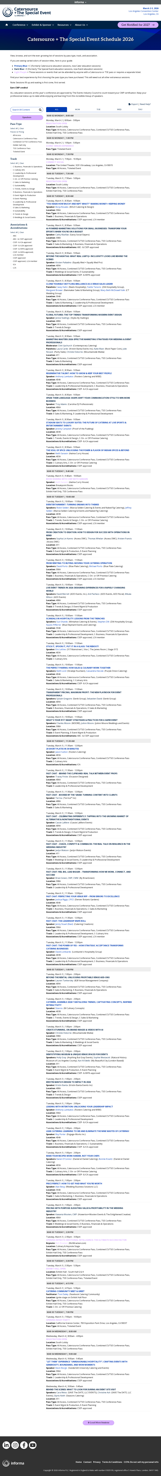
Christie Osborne (75, 352)
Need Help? (145, 104)
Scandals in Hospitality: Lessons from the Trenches (75, 618)
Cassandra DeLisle (95, 671)
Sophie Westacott (102, 1057)
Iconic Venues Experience (60, 145)
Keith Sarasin (61, 453)
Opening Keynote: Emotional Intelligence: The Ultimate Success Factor (86, 1240)
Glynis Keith (59, 1395)
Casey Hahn (62, 287)
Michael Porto (95, 566)
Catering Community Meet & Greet (65, 1291)
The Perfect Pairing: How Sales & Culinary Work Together (78, 667)
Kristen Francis (125, 538)
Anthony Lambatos (64, 376)
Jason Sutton (61, 752)
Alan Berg (60, 1186)
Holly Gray (61, 1057)
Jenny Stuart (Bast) (64, 924)
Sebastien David (94, 698)
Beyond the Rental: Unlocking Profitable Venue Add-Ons (78, 977)
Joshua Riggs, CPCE (64, 899)
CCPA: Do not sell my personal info (141, 1462)
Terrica (58, 798)
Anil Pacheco (93, 594)
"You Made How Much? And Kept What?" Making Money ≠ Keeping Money (85, 203)
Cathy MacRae (62, 234)
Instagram (15, 1445)
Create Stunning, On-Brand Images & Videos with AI (74, 1029)
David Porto (62, 566)
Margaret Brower (54, 290)
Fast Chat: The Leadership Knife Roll (66, 921)
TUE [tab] (98, 109)
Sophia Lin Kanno (64, 538)
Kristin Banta (61, 1085)
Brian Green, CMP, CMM (66, 878)
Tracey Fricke (61, 776)
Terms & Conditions (112, 1462)
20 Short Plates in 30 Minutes (62, 748)
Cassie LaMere (62, 822)
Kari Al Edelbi (84, 1060)
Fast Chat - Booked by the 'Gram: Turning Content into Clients (81, 794)
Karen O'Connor (64, 1159)
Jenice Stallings (62, 318)
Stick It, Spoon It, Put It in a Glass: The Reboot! (72, 646)
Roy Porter (60, 1134)
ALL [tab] (56, 109)
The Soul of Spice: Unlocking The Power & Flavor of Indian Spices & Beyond (87, 450)
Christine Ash (104, 1392)
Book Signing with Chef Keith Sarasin (67, 479)
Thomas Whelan (95, 538)
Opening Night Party (58, 1320)
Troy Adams (61, 404)
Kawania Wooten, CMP (66, 1214)
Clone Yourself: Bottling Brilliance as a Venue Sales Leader (79, 284)
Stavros (59, 1008)
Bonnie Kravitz (106, 1159)
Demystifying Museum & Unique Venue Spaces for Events (77, 1054)
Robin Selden (62, 507)
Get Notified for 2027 (135, 25)
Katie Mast (99, 348)
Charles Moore (63, 723)
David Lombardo (63, 951)
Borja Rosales (61, 207)
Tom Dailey (63, 1294)
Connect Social (55, 162)
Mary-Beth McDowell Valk (112, 290)
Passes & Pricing (17, 132)
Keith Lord (61, 671)
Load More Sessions (99, 1422)
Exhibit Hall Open (56, 1268)
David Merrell (62, 594)
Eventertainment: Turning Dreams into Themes (72, 504)
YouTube (32, 1445)
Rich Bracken (62, 1243)
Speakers (26, 117)
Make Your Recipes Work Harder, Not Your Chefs (72, 1155)
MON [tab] (77, 109)
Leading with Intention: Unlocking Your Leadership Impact (79, 1106)
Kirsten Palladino (63, 262)
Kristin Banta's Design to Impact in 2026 (68, 1082)
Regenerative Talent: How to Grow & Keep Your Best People (79, 373)
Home (79, 1462)
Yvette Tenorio (94, 287)
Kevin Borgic (61, 1368)
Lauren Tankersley (64, 980)
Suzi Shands (62, 621)
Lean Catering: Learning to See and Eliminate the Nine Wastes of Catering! (87, 1131)
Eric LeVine (60, 649)
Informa (80, 2)
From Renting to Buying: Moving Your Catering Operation (79, 563)
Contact (87, 1462)
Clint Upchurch (65, 345)
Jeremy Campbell (63, 428)
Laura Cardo (62, 348)
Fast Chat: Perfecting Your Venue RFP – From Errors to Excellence (82, 896)
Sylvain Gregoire (64, 698)
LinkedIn (6, 1445)
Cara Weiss (61, 1392)
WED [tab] (119, 109)
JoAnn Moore (87, 723)
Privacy (96, 1462)
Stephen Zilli (103, 621)
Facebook (24, 1445)
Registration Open (56, 123)
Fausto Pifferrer (53, 624)
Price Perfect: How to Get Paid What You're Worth (74, 1183)
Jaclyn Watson (62, 850)
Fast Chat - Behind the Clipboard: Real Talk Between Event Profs (81, 773)
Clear (22, 128)
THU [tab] (140, 109)
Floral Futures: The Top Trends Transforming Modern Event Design (84, 314)
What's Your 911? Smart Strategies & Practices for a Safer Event (82, 720)
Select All (14, 128)
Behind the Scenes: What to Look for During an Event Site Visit (81, 1389)
